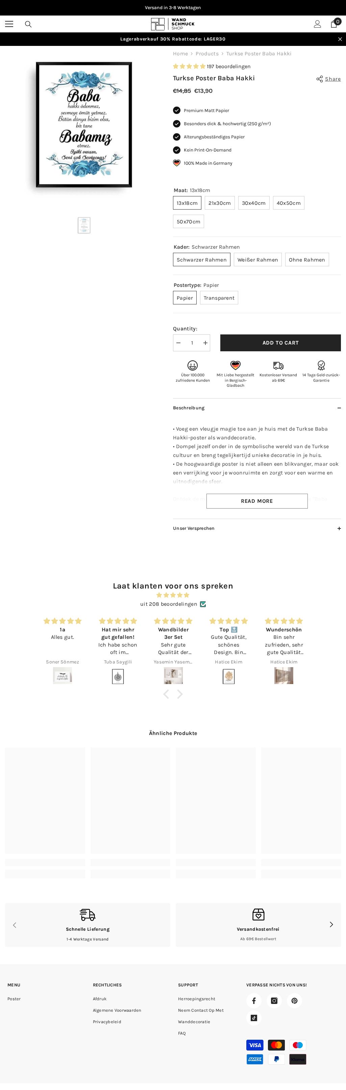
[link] (45, 862)
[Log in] (317, 24)
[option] (173, 8)
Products (207, 53)
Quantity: (185, 328)
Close (340, 39)
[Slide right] (331, 925)
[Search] (28, 24)
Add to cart (281, 342)
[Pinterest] (294, 1000)
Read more (257, 501)
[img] (172, 595)
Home (180, 53)
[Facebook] (254, 1000)
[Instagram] (274, 1000)
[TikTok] (254, 1018)
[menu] (9, 24)
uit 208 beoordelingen (168, 604)
